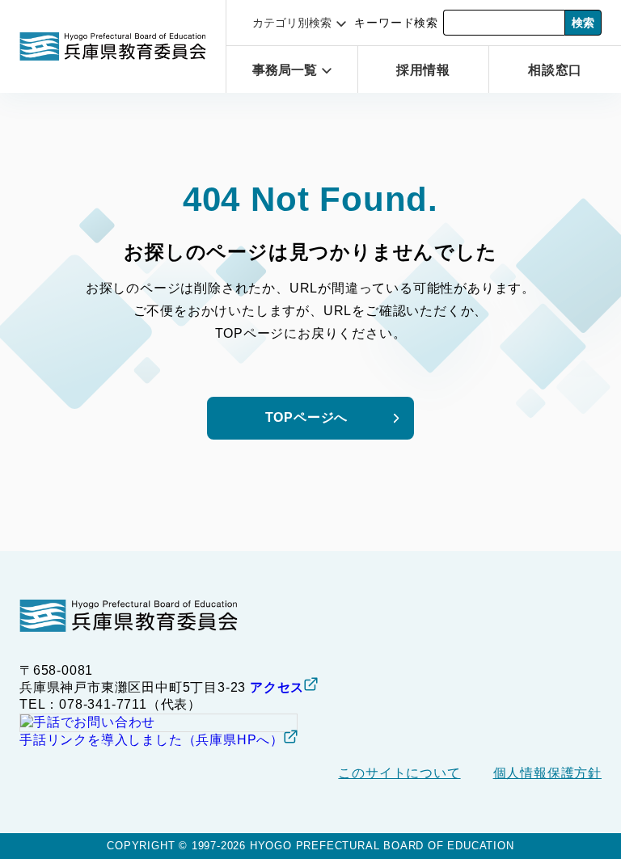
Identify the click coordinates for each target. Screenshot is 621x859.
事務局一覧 (284, 70)
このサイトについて (399, 773)
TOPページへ (307, 417)
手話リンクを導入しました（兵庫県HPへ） (151, 740)
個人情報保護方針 (547, 773)
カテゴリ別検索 (292, 22)
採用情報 (423, 70)
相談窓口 (555, 70)
